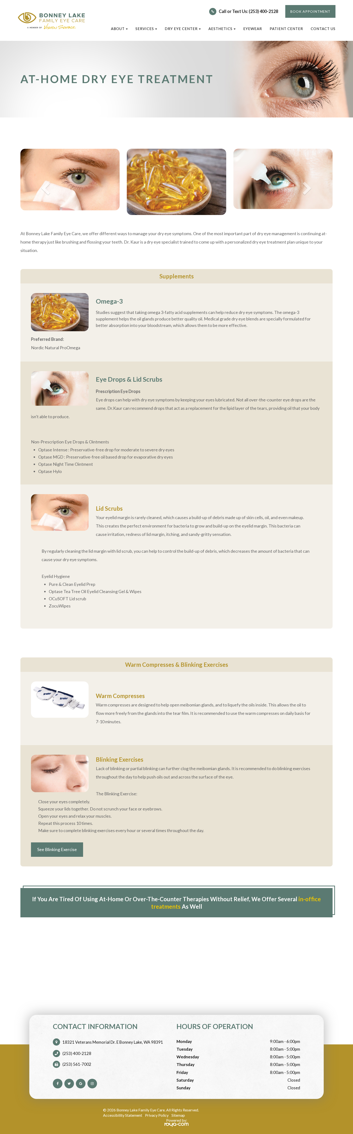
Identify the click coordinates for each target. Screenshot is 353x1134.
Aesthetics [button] (220, 28)
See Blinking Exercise (57, 849)
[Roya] (176, 1125)
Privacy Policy (157, 1115)
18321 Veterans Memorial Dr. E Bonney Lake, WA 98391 (112, 1042)
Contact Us (323, 28)
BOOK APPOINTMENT (310, 11)
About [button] (118, 28)
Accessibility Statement (122, 1115)
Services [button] (144, 28)
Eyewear (252, 28)
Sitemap (178, 1115)
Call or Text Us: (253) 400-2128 (248, 11)
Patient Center (286, 28)
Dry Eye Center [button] (181, 28)
